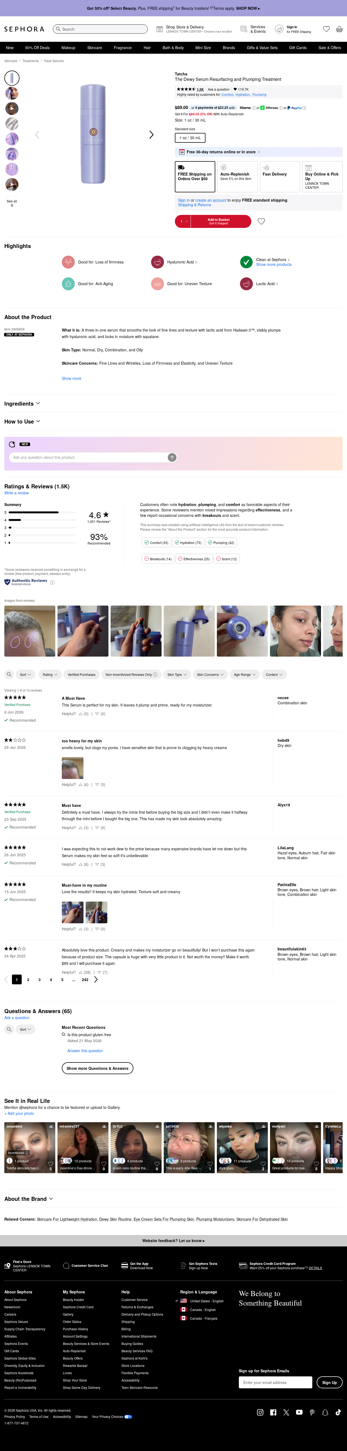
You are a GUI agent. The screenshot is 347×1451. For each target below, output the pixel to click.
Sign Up (329, 1382)
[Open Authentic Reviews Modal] (52, 582)
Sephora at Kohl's (134, 1358)
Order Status (72, 1321)
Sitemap (81, 1416)
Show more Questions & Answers (97, 1068)
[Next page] (96, 979)
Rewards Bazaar (75, 1365)
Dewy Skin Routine (115, 1219)
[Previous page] (6, 979)
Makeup (68, 47)
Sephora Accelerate (19, 1372)
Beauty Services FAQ (136, 1350)
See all (12, 203)
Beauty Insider (73, 1299)
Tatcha (181, 74)
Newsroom (12, 1306)
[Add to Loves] (261, 221)
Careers (10, 1314)
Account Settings (75, 1336)
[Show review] (29, 631)
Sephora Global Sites (20, 1358)
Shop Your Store (75, 1380)
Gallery (68, 1314)
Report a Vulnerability (20, 1387)
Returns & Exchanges (137, 1306)
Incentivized (16, 1152)
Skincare (94, 47)
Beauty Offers (73, 1358)
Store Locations (132, 1365)
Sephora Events (16, 1343)
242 (85, 979)
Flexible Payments (135, 1372)
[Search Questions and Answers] (9, 1029)
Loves (67, 1372)
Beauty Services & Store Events (86, 1343)
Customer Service (134, 1299)
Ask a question (219, 89)
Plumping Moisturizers (215, 1219)
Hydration (243, 94)
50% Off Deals (37, 47)
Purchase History (75, 1328)
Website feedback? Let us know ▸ (173, 1240)
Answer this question (85, 1050)
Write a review (16, 492)
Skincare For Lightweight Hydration (67, 1219)
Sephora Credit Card (78, 1306)
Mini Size (203, 47)
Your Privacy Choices (107, 1416)
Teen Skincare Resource (139, 1387)
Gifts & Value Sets (262, 47)
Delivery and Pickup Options (142, 1314)
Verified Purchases (81, 674)
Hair (147, 47)
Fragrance (123, 47)
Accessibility (130, 1380)
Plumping (259, 94)
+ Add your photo (19, 1113)
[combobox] (100, 29)
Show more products (274, 264)
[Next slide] (151, 134)
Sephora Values (16, 1321)
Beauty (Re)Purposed (20, 1380)
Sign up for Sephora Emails (264, 1371)
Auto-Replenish (74, 1350)
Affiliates (10, 1336)
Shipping (128, 1321)
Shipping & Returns (194, 204)
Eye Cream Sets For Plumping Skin (164, 1219)
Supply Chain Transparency (24, 1328)
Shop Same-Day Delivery (81, 1387)
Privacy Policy (14, 1416)
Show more (71, 378)
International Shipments (138, 1336)
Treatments (31, 60)
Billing (126, 1328)
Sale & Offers (330, 47)
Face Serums (54, 60)
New (10, 47)
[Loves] (326, 29)
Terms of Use (39, 1416)
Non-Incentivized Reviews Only (129, 674)
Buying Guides (132, 1343)
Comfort (227, 94)
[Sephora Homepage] (24, 29)
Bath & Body (173, 47)
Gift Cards (298, 47)
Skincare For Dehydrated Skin (262, 1219)
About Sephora (15, 1299)
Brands (229, 47)
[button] (254, 108)
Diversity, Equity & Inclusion (24, 1365)
